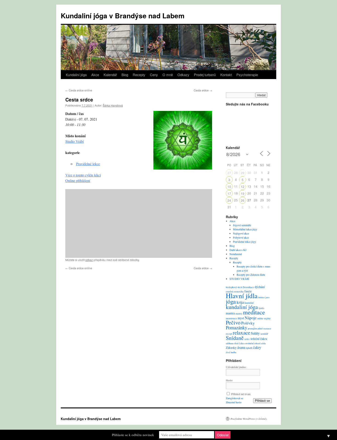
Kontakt (226, 74)
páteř (260, 328)
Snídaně (235, 337)
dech (240, 287)
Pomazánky (236, 327)
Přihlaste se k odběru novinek (133, 434)
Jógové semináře (242, 225)
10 (229, 186)
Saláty (255, 333)
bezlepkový (231, 287)
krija (240, 302)
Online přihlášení (77, 180)
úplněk (249, 347)
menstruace (231, 318)
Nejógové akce (241, 233)
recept (229, 333)
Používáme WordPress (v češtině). (248, 419)
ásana (241, 347)
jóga (231, 301)
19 (242, 193)
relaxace (241, 332)
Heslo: (229, 380)
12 (242, 186)
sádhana (230, 343)
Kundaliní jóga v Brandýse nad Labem (123, 15)
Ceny (154, 74)
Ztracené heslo (233, 402)
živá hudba (231, 352)
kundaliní (249, 302)
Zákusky (231, 347)
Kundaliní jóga (76, 74)
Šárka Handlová (113, 105)
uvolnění (249, 343)
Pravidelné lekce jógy (244, 241)
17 (229, 193)
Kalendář (110, 74)
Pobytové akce (241, 237)
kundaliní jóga (242, 307)
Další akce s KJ (237, 250)
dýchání (260, 287)
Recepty (139, 74)
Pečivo (233, 322)
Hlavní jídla (241, 295)
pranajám (252, 328)
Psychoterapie (247, 74)
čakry (257, 347)
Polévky (248, 323)
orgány (267, 318)
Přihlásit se (262, 400)
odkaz (89, 260)
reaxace (267, 328)
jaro (267, 297)
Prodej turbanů (205, 74)
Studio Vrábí (74, 141)
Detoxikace (248, 287)
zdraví (257, 343)
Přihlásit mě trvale (241, 394)
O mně (168, 74)
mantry (238, 313)
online (260, 318)
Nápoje (251, 317)
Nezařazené (235, 254)
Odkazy (183, 74)
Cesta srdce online (78, 90)
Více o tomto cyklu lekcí (83, 175)
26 (242, 200)
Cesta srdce (203, 90)
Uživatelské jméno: (236, 367)
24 (229, 200)
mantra (230, 313)
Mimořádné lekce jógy (245, 229)
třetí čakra (239, 343)
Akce (95, 74)
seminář (264, 333)
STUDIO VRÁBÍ (239, 278)
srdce (247, 339)
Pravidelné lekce (88, 163)
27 (229, 172)
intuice (261, 297)
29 (242, 172)
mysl (241, 318)
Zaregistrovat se (234, 398)
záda (263, 343)
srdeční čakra (258, 338)
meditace (254, 312)
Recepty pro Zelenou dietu (251, 274)
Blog (125, 74)
